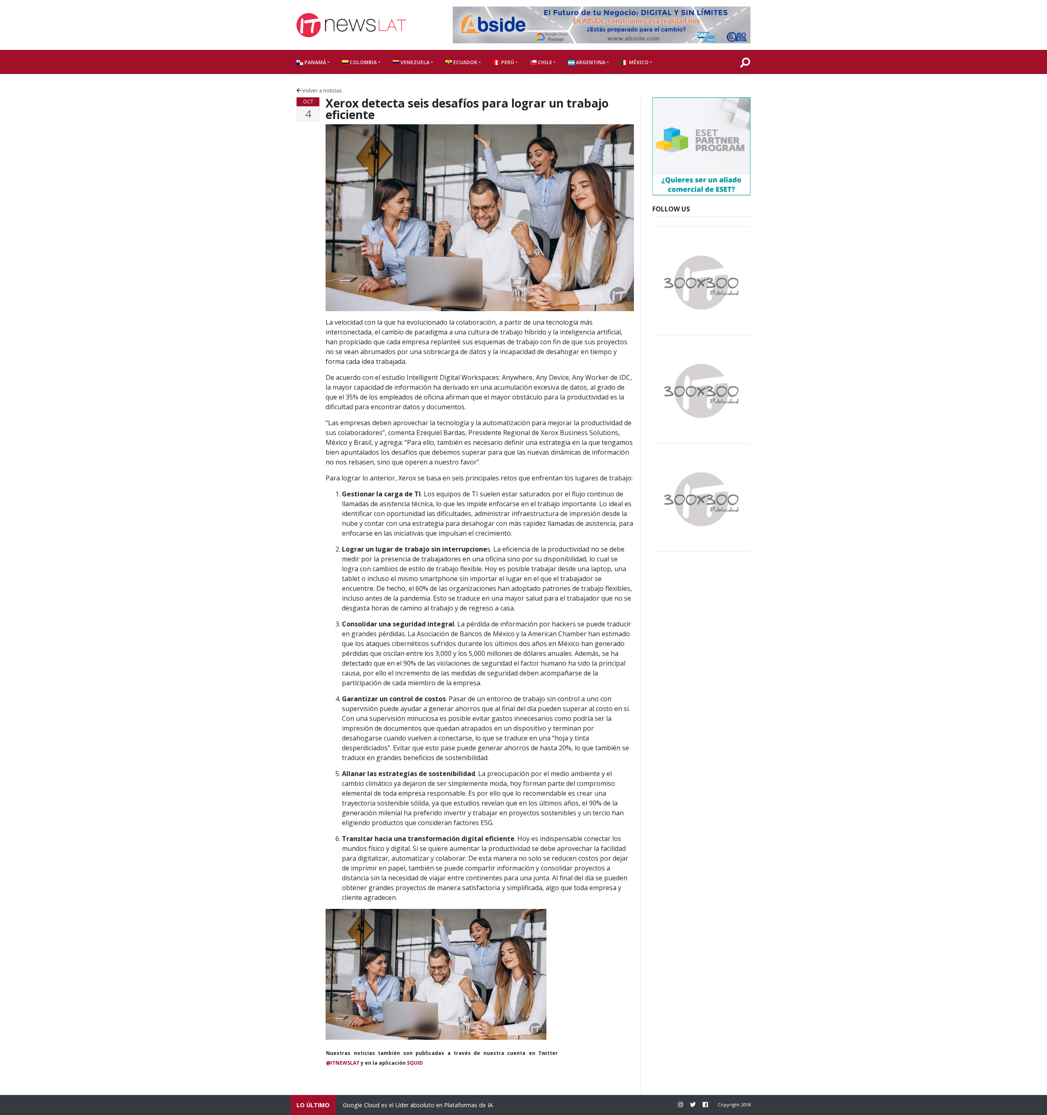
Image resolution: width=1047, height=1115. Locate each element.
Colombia (362, 62)
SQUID (415, 1062)
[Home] (351, 25)
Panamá (314, 62)
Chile (544, 62)
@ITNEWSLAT (342, 1062)
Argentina (590, 62)
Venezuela (414, 62)
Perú (507, 62)
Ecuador (464, 62)
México (638, 62)
